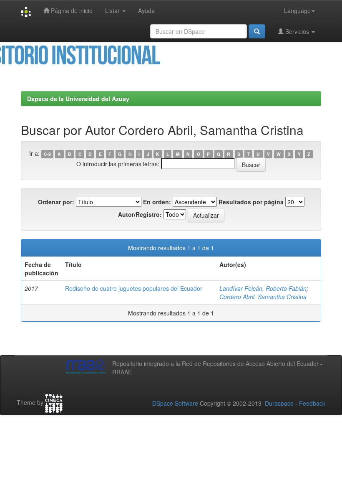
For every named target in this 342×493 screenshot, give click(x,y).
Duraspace (279, 403)
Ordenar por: (56, 202)
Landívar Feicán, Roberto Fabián (263, 288)
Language (297, 10)
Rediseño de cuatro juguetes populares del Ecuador (133, 288)
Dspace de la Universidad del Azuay (78, 98)
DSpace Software (175, 403)
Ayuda (146, 10)
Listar (113, 10)
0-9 (47, 154)
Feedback (312, 403)
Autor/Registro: (140, 214)
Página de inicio (71, 10)
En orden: (157, 202)
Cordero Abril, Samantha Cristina (263, 296)
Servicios (297, 31)
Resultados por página (251, 202)
